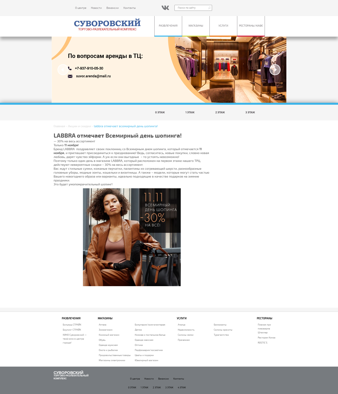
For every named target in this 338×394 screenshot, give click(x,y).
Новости (96, 8)
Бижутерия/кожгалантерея (150, 324)
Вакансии (112, 8)
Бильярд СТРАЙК (72, 324)
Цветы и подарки (144, 355)
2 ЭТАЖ (220, 112)
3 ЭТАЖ (250, 112)
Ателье (181, 324)
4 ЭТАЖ (182, 387)
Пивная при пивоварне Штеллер (264, 328)
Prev (63, 69)
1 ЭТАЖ (189, 112)
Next (275, 69)
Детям (138, 329)
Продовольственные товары (115, 355)
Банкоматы (220, 324)
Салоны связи (185, 335)
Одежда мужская (108, 345)
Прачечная (184, 340)
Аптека (102, 324)
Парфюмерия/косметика (149, 350)
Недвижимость (186, 329)
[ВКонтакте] (165, 7)
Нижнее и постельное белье (150, 335)
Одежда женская (144, 340)
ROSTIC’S (262, 342)
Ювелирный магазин (146, 360)
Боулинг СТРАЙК (72, 329)
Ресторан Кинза (266, 337)
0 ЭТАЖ (160, 112)
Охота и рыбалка (108, 350)
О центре (80, 8)
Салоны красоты (223, 329)
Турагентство (221, 335)
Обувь (102, 340)
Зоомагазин (105, 329)
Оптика (139, 345)
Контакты (129, 8)
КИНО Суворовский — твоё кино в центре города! (75, 339)
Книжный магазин (109, 335)
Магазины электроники (112, 360)
